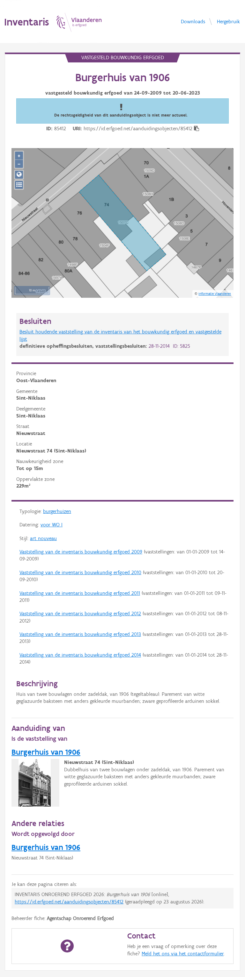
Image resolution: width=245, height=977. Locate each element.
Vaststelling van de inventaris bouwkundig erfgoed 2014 (80, 655)
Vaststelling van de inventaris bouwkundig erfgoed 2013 (80, 634)
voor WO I (52, 525)
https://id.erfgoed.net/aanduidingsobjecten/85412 (69, 902)
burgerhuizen (57, 511)
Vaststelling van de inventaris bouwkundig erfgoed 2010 (80, 572)
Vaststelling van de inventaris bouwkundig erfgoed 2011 (79, 593)
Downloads (193, 21)
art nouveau (43, 538)
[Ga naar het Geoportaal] (19, 175)
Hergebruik (228, 21)
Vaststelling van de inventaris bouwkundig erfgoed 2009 (80, 552)
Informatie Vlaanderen (214, 293)
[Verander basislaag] (19, 185)
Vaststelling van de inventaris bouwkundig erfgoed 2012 (80, 613)
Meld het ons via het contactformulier (183, 954)
